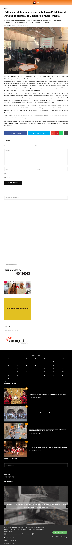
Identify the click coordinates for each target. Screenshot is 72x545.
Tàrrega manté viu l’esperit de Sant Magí (39, 412)
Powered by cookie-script (9, 543)
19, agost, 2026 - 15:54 (35, 415)
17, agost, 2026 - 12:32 (35, 433)
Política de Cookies (9, 478)
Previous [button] (4, 506)
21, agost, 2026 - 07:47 (35, 397)
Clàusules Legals (9, 476)
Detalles (11, 531)
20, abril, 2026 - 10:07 (42, 508)
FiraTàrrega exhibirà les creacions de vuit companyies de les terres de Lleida (48, 394)
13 (35, 368)
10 (8, 368)
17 (8, 371)
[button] (24, 540)
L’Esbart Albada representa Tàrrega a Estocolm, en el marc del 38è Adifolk (48, 447)
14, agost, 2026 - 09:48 (35, 450)
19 (26, 371)
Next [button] (67, 506)
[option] (36, 505)
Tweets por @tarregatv (11, 330)
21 (44, 371)
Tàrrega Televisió (11, 25)
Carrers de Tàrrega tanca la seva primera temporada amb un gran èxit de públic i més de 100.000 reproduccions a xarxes (47, 429)
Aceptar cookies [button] (59, 532)
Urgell (6, 8)
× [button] (70, 527)
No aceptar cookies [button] (59, 536)
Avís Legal (7, 474)
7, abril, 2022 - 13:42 (22, 25)
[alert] (36, 535)
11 (17, 368)
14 (44, 368)
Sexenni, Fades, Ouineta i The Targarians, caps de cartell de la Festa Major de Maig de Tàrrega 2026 (35, 504)
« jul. (5, 381)
